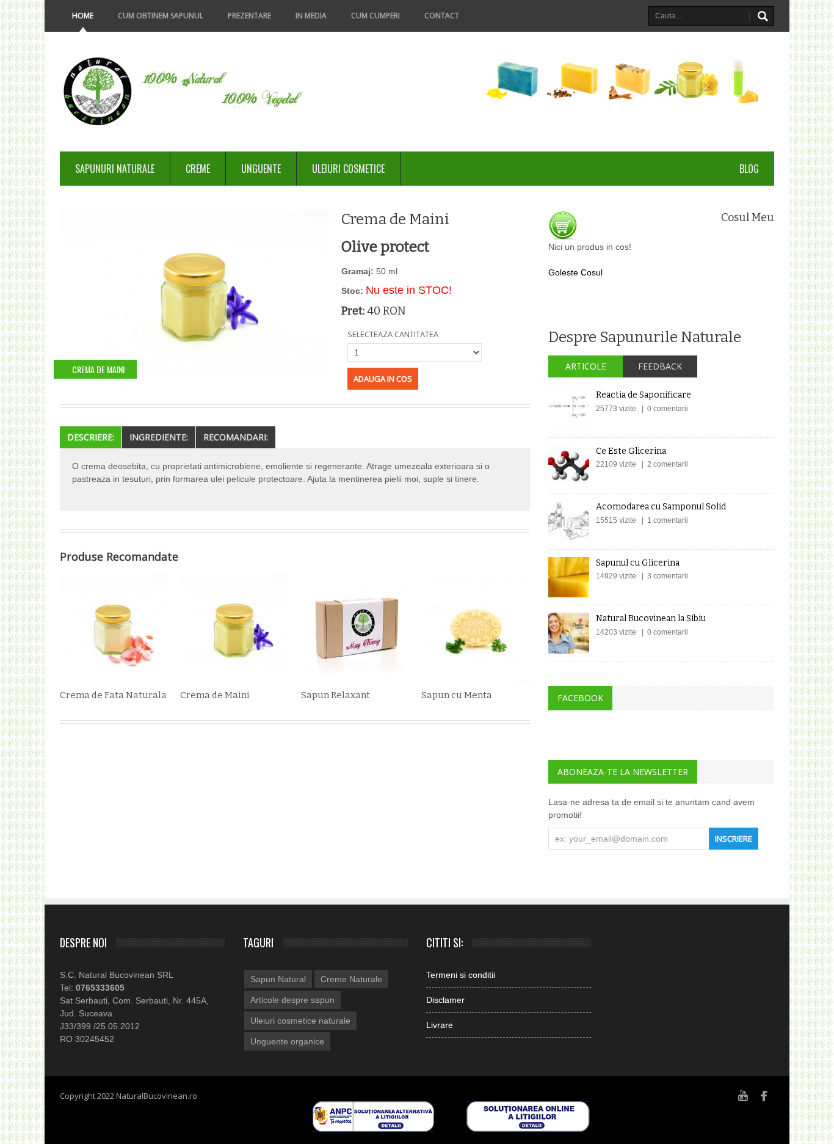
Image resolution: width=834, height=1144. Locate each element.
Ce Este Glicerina (631, 451)
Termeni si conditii (460, 975)
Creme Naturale (351, 979)
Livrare (439, 1025)
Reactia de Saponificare (643, 395)
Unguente (261, 168)
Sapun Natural (278, 979)
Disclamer (445, 1000)
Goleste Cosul (575, 272)
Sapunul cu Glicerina (638, 563)
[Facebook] (764, 1095)
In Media (311, 15)
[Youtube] (743, 1095)
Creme (198, 168)
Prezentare (249, 15)
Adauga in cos (383, 378)
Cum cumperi (375, 15)
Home (82, 15)
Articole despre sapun (292, 1000)
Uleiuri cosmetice (348, 168)
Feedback (660, 366)
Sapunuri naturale (114, 168)
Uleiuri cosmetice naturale (300, 1021)
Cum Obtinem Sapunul (160, 15)
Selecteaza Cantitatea (392, 334)
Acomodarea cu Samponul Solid (661, 506)
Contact (441, 15)
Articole (585, 366)
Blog (749, 168)
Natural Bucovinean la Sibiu (651, 618)
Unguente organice (287, 1041)
